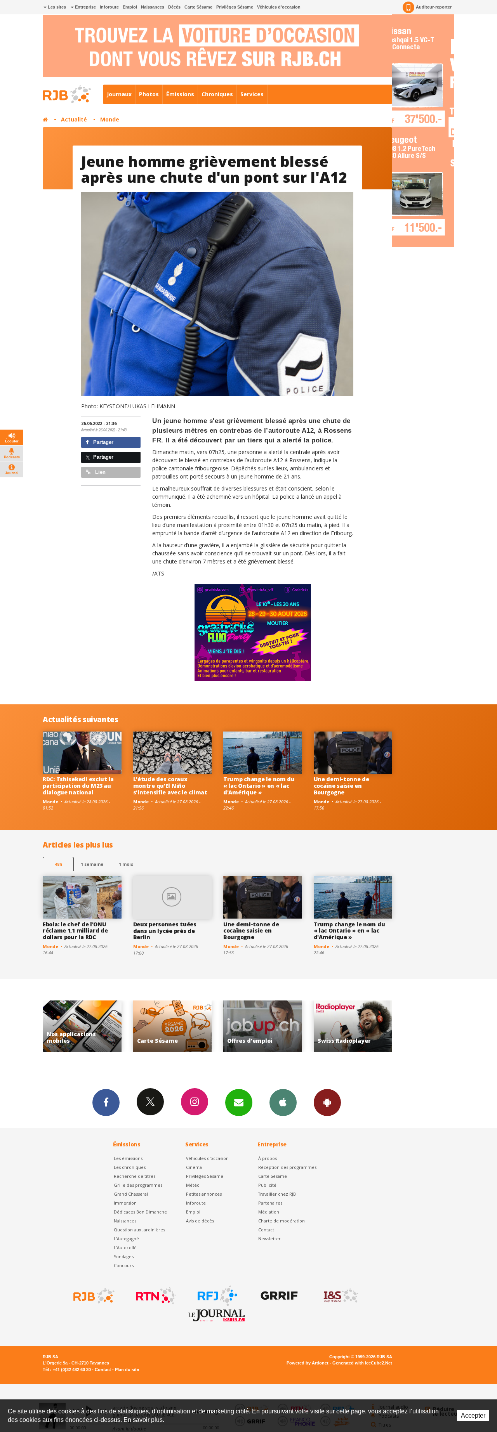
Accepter (473, 1415)
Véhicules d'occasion (279, 7)
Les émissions (128, 1158)
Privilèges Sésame (234, 7)
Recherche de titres (134, 1176)
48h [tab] (58, 864)
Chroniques (217, 94)
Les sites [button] (56, 7)
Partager (102, 442)
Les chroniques (130, 1167)
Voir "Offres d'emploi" (172, 1026)
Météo (193, 1185)
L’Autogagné (126, 1238)
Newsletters (238, 1102)
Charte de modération (281, 1220)
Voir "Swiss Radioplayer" (263, 1026)
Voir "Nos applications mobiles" (353, 1026)
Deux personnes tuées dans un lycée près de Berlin (164, 931)
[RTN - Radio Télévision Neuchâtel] (155, 1295)
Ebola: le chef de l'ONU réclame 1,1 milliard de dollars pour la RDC (75, 931)
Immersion (125, 1202)
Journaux (119, 94)
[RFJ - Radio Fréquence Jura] (216, 1295)
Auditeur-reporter (434, 7)
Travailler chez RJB (277, 1193)
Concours (124, 1265)
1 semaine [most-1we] (92, 864)
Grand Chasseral (131, 1193)
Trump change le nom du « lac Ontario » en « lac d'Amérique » (259, 785)
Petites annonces (204, 1193)
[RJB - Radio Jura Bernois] (93, 1295)
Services (252, 94)
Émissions (180, 94)
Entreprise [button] (85, 7)
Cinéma (194, 1167)
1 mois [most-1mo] (126, 864)
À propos (267, 1158)
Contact (266, 1229)
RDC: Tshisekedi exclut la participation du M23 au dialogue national (78, 785)
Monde (109, 119)
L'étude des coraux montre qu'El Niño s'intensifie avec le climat (170, 785)
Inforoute (109, 7)
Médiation (268, 1211)
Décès (174, 7)
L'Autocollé (125, 1247)
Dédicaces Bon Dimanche (140, 1211)
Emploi (130, 7)
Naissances (152, 7)
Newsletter (269, 1238)
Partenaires (270, 1202)
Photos (149, 94)
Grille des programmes (138, 1185)
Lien (100, 472)
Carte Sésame (198, 7)
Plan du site (127, 1369)
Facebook (106, 1102)
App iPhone (283, 1102)
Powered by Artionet (307, 1363)
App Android (327, 1102)
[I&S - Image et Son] (340, 1295)
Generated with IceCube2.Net (362, 1363)
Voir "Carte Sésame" (82, 1026)
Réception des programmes (287, 1167)
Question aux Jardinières (139, 1229)
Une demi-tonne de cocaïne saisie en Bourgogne (341, 785)
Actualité (74, 119)
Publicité (267, 1185)
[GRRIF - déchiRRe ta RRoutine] (278, 1295)
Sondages (124, 1256)
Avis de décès (200, 1220)
